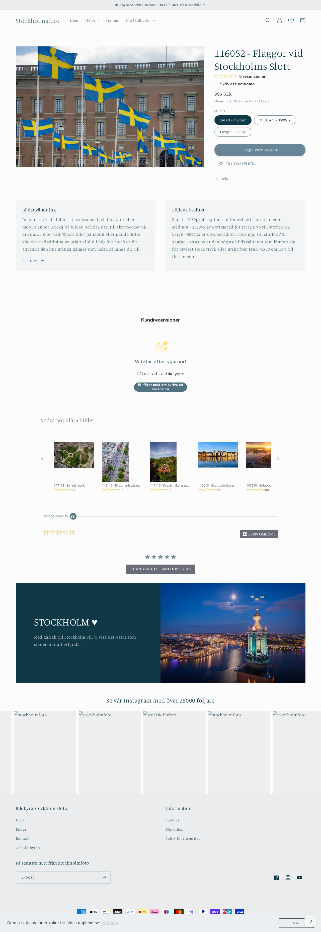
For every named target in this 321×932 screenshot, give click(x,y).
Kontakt (23, 838)
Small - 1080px (233, 120)
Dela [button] (224, 179)
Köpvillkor (175, 829)
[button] (92, 20)
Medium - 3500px (275, 120)
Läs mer (30, 260)
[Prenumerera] (104, 877)
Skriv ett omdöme (237, 84)
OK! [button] (296, 923)
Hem (20, 820)
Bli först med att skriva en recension (160, 387)
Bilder (21, 829)
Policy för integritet (183, 838)
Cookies (172, 820)
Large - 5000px (233, 132)
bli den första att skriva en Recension (161, 569)
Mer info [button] (110, 923)
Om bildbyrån (28, 847)
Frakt (238, 101)
